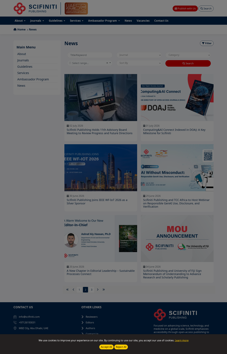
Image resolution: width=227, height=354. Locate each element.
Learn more (182, 340)
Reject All (121, 347)
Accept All (106, 347)
